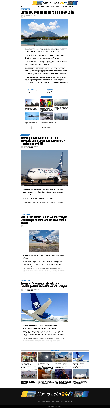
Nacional (57, 6)
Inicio (38, 6)
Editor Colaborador (29, 147)
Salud (66, 6)
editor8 (27, 16)
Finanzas (52, 6)
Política (62, 6)
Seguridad (71, 6)
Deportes (43, 6)
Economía (48, 6)
